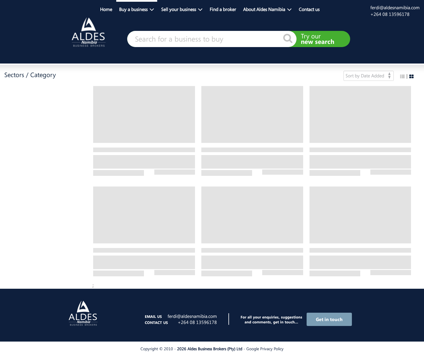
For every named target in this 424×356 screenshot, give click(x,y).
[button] (136, 8)
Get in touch (329, 319)
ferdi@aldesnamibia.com (395, 7)
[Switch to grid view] (411, 76)
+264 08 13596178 (390, 14)
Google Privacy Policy (265, 348)
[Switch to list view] (402, 76)
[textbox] (212, 39)
